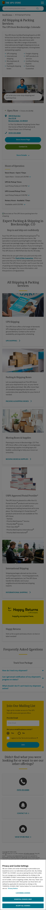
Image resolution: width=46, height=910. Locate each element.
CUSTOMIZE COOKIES (23, 893)
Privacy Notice (13, 888)
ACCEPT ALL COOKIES (23, 906)
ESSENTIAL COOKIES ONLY (23, 899)
